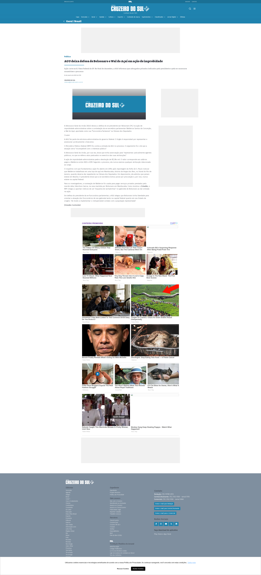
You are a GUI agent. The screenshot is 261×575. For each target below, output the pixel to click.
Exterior (68, 522)
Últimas (182, 17)
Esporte (120, 17)
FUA (111, 541)
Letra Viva (69, 529)
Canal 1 (68, 499)
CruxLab (112, 527)
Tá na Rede (69, 552)
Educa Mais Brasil (71, 514)
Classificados (159, 17)
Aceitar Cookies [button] (138, 568)
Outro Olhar (69, 546)
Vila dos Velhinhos (115, 555)
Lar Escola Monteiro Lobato (118, 551)
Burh (111, 533)
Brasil (67, 497)
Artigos (68, 495)
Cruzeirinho (69, 507)
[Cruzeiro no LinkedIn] (176, 524)
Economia (69, 518)
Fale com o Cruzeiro (116, 501)
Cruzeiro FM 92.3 (115, 525)
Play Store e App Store (162, 534)
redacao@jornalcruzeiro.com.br (73, 82)
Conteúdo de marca (133, 17)
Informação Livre (71, 527)
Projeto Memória (115, 492)
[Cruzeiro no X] (171, 524)
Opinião (101, 17)
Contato (194, 1)
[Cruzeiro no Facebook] (156, 524)
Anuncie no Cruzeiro (116, 505)
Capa (77, 17)
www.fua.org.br (114, 546)
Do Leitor (68, 510)
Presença (69, 548)
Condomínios (70, 505)
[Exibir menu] (194, 9)
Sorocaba (84, 17)
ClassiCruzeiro (114, 520)
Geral (93, 17)
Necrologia (69, 544)
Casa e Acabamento (72, 501)
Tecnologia (69, 555)
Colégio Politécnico (116, 549)
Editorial (68, 520)
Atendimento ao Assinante (118, 503)
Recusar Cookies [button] (123, 568)
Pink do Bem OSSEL (116, 535)
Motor (67, 535)
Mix (67, 533)
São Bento (69, 550)
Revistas (68, 542)
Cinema (68, 503)
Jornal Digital (172, 17)
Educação (69, 512)
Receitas (68, 540)
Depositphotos (114, 531)
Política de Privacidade (117, 495)
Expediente (113, 490)
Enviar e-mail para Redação (164, 504)
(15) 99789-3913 (168, 494)
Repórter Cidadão (115, 512)
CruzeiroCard (114, 522)
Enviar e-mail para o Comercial (165, 513)
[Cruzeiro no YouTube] (166, 524)
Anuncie (187, 1)
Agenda (68, 492)
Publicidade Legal (115, 510)
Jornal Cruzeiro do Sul (130, 8)
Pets (67, 537)
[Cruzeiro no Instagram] (161, 524)
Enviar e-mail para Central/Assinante (167, 508)
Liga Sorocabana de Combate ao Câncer (122, 553)
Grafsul (112, 529)
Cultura (111, 17)
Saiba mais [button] (192, 562)
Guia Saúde (69, 525)
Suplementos (146, 17)
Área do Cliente (69, 1)
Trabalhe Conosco (115, 514)
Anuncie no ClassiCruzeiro (118, 507)
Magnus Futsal (70, 531)
